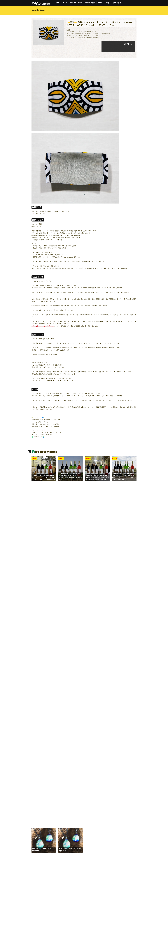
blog (107, 3)
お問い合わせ (117, 3)
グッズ (65, 3)
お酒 (57, 3)
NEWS (100, 3)
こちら (33, 213)
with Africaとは (90, 3)
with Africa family (76, 3)
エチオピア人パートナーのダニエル (42, 326)
